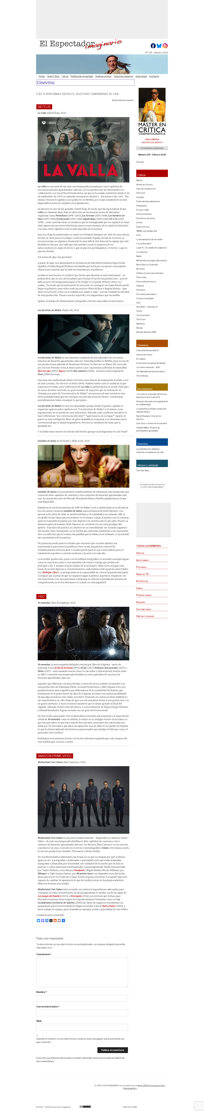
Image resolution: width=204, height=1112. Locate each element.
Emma (139, 222)
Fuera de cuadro (144, 595)
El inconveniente (144, 214)
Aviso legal (141, 76)
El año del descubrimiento (148, 201)
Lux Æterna (141, 252)
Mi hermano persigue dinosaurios (151, 260)
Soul (138, 302)
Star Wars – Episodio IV (147, 307)
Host (138, 235)
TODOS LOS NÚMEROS (148, 546)
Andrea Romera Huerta (122, 100)
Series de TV (142, 574)
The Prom (140, 319)
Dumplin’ (140, 197)
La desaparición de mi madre (149, 239)
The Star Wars (142, 470)
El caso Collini (142, 210)
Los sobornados (143, 243)
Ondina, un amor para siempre (149, 273)
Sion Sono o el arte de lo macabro (151, 423)
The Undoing (142, 376)
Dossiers (140, 602)
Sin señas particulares (146, 294)
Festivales (141, 567)
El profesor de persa (145, 218)
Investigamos (142, 560)
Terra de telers (143, 315)
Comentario (43, 954)
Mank (138, 256)
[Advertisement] (102, 19)
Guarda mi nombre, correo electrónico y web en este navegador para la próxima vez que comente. (80, 1040)
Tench (139, 311)
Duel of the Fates (144, 354)
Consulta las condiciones (152, 148)
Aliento (139, 180)
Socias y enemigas (145, 298)
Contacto (154, 76)
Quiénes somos (103, 76)
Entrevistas (142, 581)
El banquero (141, 205)
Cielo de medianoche (146, 189)
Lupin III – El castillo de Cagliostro (151, 248)
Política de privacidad (82, 76)
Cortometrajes (143, 609)
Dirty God (140, 193)
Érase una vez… (143, 227)
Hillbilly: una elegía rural (146, 231)
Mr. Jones (140, 269)
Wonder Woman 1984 (146, 332)
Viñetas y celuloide (145, 616)
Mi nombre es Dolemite (147, 264)
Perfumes (140, 290)
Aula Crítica (53, 76)
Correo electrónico (47, 1006)
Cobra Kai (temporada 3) (147, 350)
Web (38, 1021)
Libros (65, 76)
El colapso (141, 359)
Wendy (139, 328)
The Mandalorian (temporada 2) (150, 371)
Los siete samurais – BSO (148, 367)
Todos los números (123, 76)
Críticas (140, 553)
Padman (140, 286)
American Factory (144, 184)
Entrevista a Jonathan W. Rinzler (151, 363)
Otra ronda (141, 277)
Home (42, 76)
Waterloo (140, 324)
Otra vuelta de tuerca (146, 281)
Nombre (41, 992)
